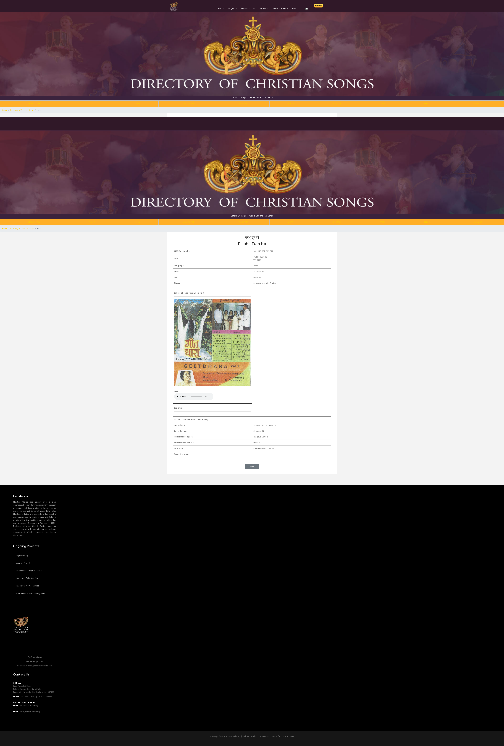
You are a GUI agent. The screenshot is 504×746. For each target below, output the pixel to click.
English (92, 103)
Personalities (248, 8)
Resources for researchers (27, 586)
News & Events (280, 8)
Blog (294, 8)
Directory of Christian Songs (28, 578)
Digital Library (22, 555)
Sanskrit (243, 103)
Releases (264, 8)
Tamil (382, 103)
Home (221, 8)
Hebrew (337, 103)
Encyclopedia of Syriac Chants (29, 570)
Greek (291, 103)
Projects (232, 8)
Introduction (34, 103)
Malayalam (188, 103)
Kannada (477, 103)
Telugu (427, 103)
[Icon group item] (15, 717)
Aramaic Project (23, 563)
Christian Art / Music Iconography (30, 593)
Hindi (137, 103)
